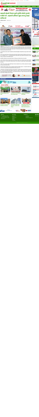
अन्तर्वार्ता (15, 6)
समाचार (5, 6)
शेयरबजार (23, 6)
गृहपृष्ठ (1, 6)
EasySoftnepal (29, 122)
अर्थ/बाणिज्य (28, 6)
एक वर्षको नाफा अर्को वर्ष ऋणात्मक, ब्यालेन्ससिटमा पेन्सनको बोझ (4, 105)
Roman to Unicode (17, 0)
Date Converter (21, 0)
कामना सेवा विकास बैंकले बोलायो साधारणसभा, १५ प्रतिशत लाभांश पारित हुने (15, 105)
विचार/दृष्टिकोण (10, 6)
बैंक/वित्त (19, 6)
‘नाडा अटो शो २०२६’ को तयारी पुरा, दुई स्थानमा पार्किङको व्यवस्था (16, 94)
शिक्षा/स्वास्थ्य (34, 6)
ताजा (34, 48)
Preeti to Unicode (7, 0)
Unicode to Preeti (12, 0)
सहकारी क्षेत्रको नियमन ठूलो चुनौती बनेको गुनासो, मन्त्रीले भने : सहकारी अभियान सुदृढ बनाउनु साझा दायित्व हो (15, 16)
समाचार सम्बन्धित (4, 85)
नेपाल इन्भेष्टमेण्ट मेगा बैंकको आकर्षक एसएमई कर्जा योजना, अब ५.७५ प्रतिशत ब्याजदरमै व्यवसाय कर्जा (26, 105)
